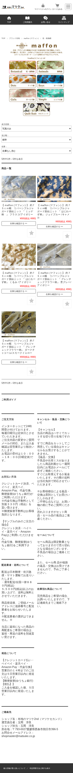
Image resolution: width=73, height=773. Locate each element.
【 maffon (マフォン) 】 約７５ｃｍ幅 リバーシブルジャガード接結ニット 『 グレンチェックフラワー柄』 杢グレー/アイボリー (54, 279)
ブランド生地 (14, 38)
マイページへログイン (42, 9)
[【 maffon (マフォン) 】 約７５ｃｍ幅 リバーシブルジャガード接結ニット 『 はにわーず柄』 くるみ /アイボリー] (19, 257)
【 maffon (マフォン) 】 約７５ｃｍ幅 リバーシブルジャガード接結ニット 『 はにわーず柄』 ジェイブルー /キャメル (54, 211)
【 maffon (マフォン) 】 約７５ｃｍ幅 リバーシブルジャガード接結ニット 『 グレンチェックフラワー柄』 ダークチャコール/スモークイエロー (19, 346)
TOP (9, 22)
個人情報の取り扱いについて (14, 768)
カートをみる (57, 9)
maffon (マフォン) (31, 38)
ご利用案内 (27, 22)
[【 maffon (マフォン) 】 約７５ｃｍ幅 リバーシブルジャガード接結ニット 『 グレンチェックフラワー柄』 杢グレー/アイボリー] (54, 257)
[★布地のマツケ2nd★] (13, 7)
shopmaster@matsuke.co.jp (18, 736)
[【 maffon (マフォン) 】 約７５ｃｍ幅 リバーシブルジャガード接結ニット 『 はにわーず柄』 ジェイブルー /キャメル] (54, 189)
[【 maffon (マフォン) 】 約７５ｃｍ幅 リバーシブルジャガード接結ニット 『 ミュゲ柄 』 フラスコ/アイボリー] (19, 189)
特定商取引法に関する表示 (40, 768)
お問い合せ (45, 22)
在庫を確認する (17, 223)
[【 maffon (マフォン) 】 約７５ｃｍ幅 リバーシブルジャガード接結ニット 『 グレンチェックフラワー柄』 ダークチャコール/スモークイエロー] (19, 324)
